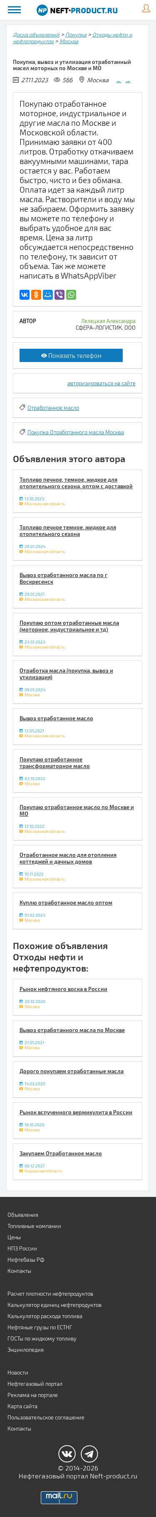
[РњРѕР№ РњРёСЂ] (48, 295)
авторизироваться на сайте (101, 383)
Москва (68, 41)
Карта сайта (22, 1406)
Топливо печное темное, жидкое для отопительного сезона (68, 530)
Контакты (19, 1270)
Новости (17, 1372)
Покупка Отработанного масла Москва (75, 432)
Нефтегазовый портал (34, 1383)
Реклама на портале (32, 1395)
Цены (14, 1237)
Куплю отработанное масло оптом (66, 902)
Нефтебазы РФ (26, 1259)
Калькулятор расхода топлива (44, 1316)
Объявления (22, 1214)
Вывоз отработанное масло (56, 718)
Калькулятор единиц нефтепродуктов (54, 1305)
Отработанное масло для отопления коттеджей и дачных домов (68, 858)
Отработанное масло (53, 407)
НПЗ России (22, 1248)
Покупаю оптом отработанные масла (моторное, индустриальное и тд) (69, 626)
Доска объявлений (36, 34)
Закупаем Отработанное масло (61, 1153)
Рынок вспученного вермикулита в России (76, 1112)
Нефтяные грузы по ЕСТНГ (39, 1327)
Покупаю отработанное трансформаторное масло (55, 762)
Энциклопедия (25, 1349)
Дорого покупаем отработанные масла (72, 1071)
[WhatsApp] (71, 295)
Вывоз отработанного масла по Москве (72, 1030)
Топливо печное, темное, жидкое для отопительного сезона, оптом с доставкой (76, 482)
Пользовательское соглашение (45, 1417)
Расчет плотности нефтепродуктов (50, 1293)
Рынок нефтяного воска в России (63, 989)
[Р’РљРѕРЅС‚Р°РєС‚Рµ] (25, 295)
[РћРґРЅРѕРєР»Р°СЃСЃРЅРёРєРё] (36, 295)
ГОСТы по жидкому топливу (42, 1338)
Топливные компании (34, 1226)
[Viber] (59, 295)
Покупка (76, 34)
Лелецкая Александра (108, 321)
